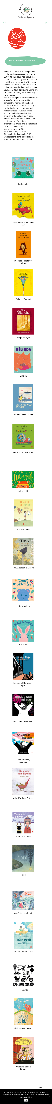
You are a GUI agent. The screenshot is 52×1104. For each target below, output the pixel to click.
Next (39, 1087)
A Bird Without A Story (23, 798)
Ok (26, 1100)
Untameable (23, 491)
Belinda (23, 376)
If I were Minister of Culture (23, 262)
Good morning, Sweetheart (23, 761)
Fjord (23, 875)
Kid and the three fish (23, 951)
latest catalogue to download (22, 60)
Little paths (23, 184)
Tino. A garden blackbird (23, 568)
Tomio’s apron (23, 529)
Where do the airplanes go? (23, 223)
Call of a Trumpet (23, 299)
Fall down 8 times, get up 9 (23, 684)
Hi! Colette (23, 990)
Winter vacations (23, 836)
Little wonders (23, 606)
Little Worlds (23, 644)
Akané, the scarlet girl (23, 913)
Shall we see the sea (23, 1028)
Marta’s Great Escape (23, 414)
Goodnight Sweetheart (23, 721)
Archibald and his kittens (23, 1068)
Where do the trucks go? (23, 452)
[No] (49, 1096)
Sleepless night (23, 337)
